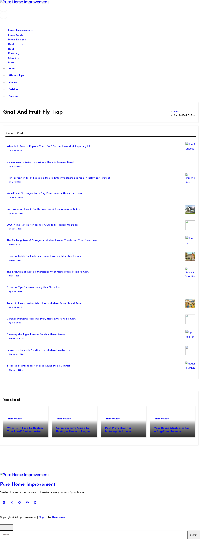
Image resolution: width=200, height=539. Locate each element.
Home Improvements (20, 30)
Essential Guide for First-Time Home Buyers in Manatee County (44, 256)
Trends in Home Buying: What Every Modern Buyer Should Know (44, 303)
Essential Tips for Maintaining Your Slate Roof (34, 287)
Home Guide (15, 35)
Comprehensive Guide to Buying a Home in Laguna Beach (40, 162)
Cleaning (13, 58)
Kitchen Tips (16, 75)
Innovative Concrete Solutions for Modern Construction (39, 350)
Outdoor (14, 89)
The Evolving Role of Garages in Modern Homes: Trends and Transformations (52, 240)
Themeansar (59, 517)
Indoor (13, 68)
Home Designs (17, 40)
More (11, 63)
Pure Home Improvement (27, 484)
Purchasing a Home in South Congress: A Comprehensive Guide (43, 209)
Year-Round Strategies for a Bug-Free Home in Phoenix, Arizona (44, 193)
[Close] (6, 527)
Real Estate (15, 44)
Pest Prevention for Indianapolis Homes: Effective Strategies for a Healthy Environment (58, 178)
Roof (11, 49)
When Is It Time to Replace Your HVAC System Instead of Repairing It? (48, 146)
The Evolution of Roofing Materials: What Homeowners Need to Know (48, 272)
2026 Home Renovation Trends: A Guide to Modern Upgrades (42, 225)
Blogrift (43, 517)
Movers (13, 82)
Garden (13, 96)
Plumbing (13, 53)
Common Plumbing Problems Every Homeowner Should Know (41, 319)
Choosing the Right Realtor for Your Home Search (36, 334)
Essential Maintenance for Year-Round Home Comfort (38, 366)
